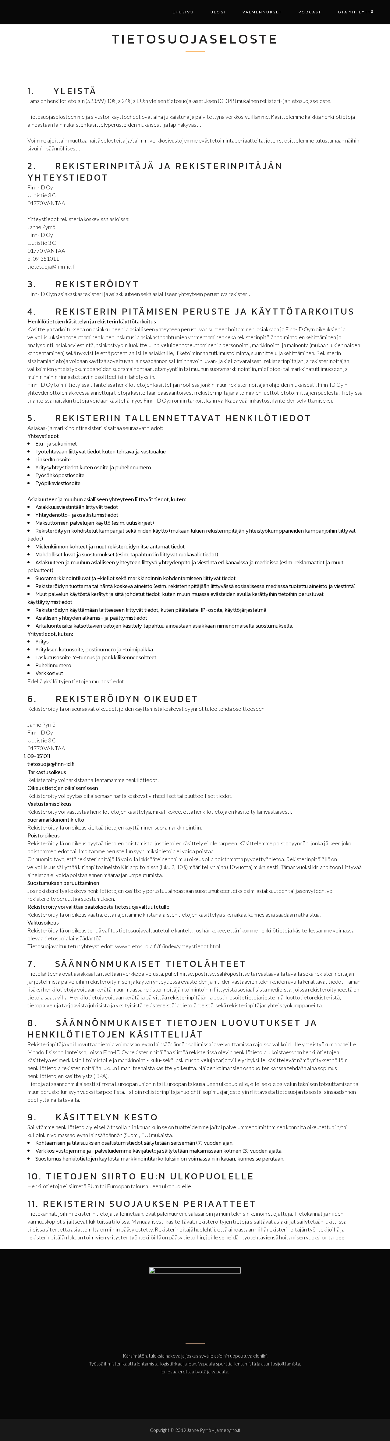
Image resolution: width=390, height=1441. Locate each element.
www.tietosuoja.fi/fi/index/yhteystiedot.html (167, 946)
